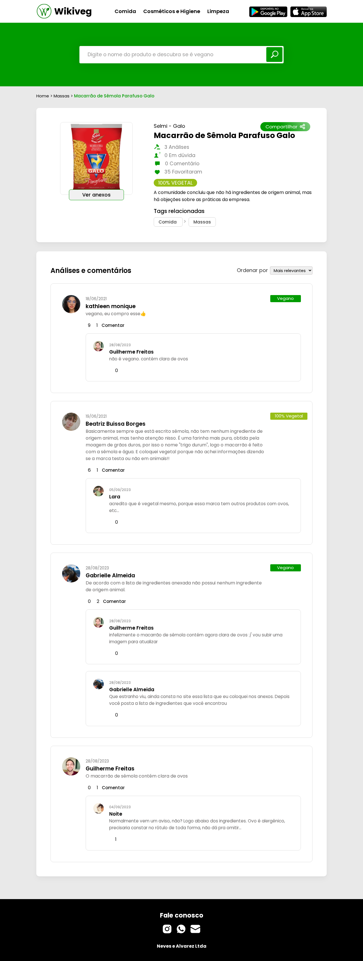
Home (42, 96)
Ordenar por (252, 270)
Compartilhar (281, 126)
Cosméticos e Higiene (171, 11)
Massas (62, 96)
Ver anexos (96, 194)
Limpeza (218, 11)
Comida (125, 11)
